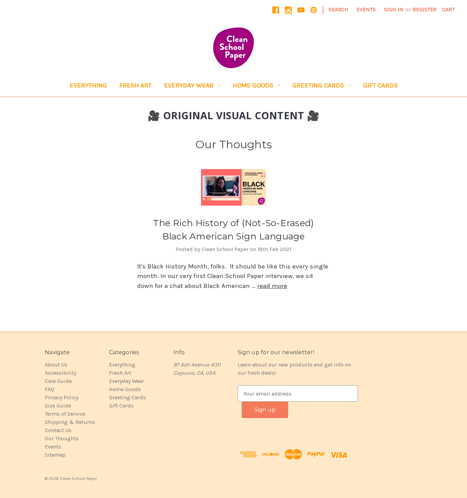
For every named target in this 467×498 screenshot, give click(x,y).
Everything (88, 85)
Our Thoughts (62, 438)
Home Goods (253, 85)
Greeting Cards (318, 85)
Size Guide (58, 405)
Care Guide (58, 381)
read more (272, 286)
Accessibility (60, 373)
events (366, 9)
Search (338, 9)
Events (53, 446)
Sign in (393, 9)
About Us (56, 364)
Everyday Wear (189, 85)
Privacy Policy (61, 397)
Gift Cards (380, 85)
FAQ (49, 389)
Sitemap (55, 455)
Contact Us (58, 430)
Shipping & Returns (70, 422)
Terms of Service (65, 414)
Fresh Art (135, 85)
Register (425, 9)
